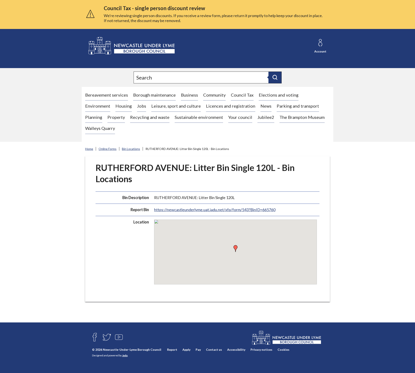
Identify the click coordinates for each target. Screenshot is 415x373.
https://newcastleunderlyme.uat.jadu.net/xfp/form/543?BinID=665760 (214, 209)
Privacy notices (261, 349)
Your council (240, 117)
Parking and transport (298, 105)
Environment (97, 105)
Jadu (125, 355)
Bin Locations (131, 149)
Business (189, 94)
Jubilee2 (265, 117)
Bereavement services (106, 94)
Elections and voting (278, 94)
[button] (235, 248)
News (265, 105)
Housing (123, 105)
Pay (198, 349)
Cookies (283, 349)
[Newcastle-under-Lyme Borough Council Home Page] (131, 46)
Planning (93, 117)
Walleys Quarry (100, 128)
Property (116, 117)
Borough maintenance (154, 94)
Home (89, 149)
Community (214, 94)
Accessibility (236, 349)
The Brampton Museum (302, 117)
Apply (186, 349)
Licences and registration (230, 105)
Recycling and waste (149, 117)
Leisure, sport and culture (176, 105)
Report (172, 349)
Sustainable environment (199, 117)
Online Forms (108, 149)
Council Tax (242, 94)
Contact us (214, 349)
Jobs (141, 105)
